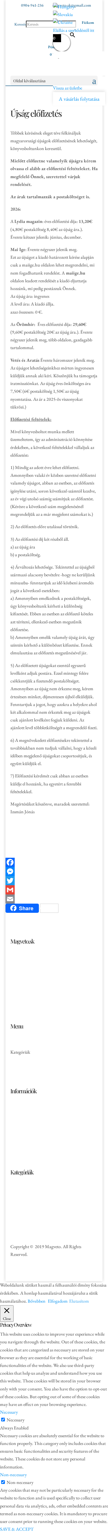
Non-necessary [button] (13, 1475)
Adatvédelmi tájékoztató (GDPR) (40, 1117)
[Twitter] (54, 880)
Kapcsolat (19, 1075)
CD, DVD (19, 1206)
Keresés (20, 24)
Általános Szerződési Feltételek (37, 1109)
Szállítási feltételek (26, 1125)
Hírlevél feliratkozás (28, 1132)
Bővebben (37, 1301)
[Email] (54, 899)
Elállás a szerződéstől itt (73, 30)
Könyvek (18, 1198)
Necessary (15, 1420)
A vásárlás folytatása (79, 99)
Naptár (17, 1190)
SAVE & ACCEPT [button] (17, 1529)
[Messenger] (54, 871)
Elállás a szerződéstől (28, 1140)
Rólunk (17, 1068)
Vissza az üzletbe (67, 88)
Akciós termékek (25, 1060)
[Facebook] (54, 862)
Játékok (17, 1214)
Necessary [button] (9, 1412)
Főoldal (17, 1044)
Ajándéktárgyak (24, 1222)
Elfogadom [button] (58, 1301)
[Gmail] (54, 889)
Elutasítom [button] (79, 1301)
